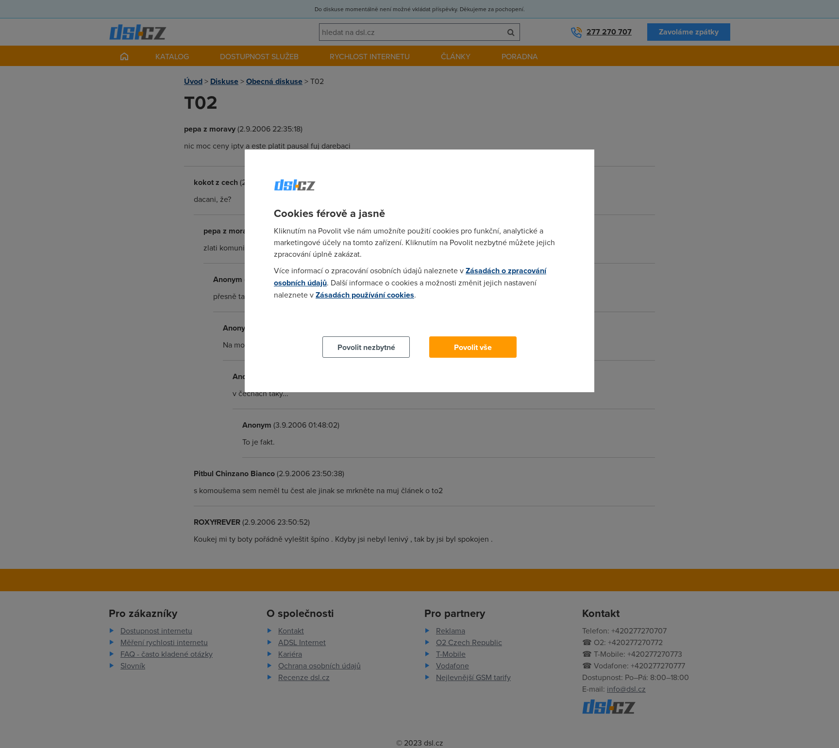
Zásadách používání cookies (365, 294)
